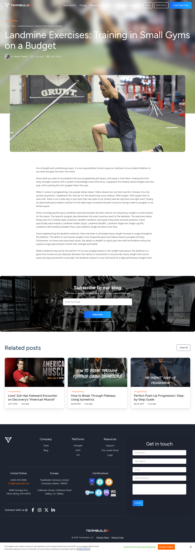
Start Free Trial (180, 5)
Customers (111, 5)
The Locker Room (110, 450)
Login (110, 455)
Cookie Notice (83, 549)
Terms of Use (117, 537)
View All (183, 347)
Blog (13, 26)
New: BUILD (69, 5)
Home (7, 26)
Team (46, 445)
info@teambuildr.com (18, 483)
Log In (148, 5)
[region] (97, 547)
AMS (78, 450)
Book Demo (161, 5)
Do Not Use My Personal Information (139, 547)
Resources (128, 5)
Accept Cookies (166, 547)
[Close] (191, 547)
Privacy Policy (102, 537)
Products (94, 5)
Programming (11, 21)
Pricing (83, 5)
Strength (78, 445)
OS (78, 455)
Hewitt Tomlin (20, 56)
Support (110, 445)
